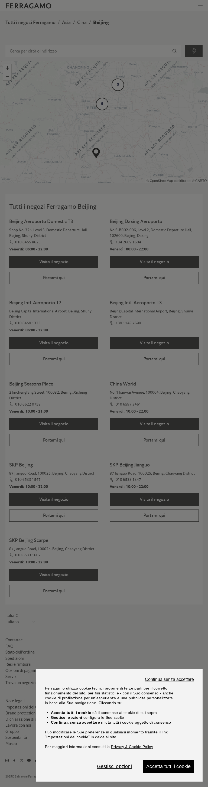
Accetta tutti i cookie (168, 766)
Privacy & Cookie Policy (132, 746)
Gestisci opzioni (114, 766)
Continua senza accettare (169, 679)
